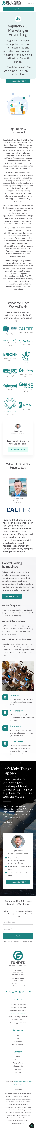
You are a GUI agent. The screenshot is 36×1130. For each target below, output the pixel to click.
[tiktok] (23, 992)
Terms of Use (18, 1084)
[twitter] (9, 992)
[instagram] (13, 992)
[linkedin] (20, 992)
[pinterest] (26, 992)
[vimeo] (30, 992)
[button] (31, 1125)
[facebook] (6, 992)
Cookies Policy (27, 1081)
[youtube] (16, 992)
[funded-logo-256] (11, 2)
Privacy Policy (18, 1081)
